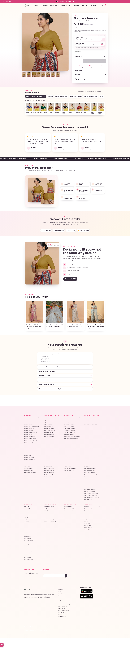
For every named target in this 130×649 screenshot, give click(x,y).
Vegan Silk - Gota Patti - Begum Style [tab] (35, 96)
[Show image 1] (24, 74)
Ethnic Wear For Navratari (29, 457)
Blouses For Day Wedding (49, 519)
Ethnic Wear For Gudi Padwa (29, 436)
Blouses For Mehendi (48, 512)
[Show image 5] (43, 74)
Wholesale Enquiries (62, 616)
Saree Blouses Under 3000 (69, 515)
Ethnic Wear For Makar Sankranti (30, 438)
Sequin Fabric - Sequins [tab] (76, 96)
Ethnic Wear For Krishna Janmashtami (31, 451)
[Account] (102, 5)
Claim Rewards (61, 612)
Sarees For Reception (28, 546)
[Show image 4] (38, 74)
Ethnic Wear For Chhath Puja (29, 459)
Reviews (59, 602)
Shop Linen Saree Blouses (89, 487)
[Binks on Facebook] (3, 1)
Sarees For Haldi (27, 542)
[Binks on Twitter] (4, 1)
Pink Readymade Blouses (69, 420)
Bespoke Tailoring (61, 608)
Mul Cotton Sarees (88, 512)
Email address (47, 574)
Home (23, 11)
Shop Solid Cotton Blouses (89, 491)
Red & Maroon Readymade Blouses (71, 438)
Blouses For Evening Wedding (50, 521)
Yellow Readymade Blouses (69, 430)
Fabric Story (77, 74)
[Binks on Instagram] (7, 1)
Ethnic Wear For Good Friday (29, 446)
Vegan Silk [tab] (50, 96)
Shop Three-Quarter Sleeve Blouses (51, 474)
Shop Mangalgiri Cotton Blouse (90, 495)
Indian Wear (43, 5)
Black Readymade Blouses (69, 422)
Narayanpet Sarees (88, 527)
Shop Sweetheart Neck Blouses (50, 422)
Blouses (35, 5)
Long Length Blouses (28, 517)
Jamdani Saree (87, 529)
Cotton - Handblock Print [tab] (90, 96)
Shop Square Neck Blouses (49, 436)
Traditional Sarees (88, 515)
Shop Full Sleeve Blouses (49, 476)
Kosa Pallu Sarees (87, 525)
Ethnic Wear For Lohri (28, 455)
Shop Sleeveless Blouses (49, 468)
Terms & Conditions (62, 598)
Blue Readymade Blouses (69, 426)
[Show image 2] (29, 74)
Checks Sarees (87, 523)
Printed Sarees (87, 517)
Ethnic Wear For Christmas (29, 428)
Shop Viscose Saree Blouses (89, 470)
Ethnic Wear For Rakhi (28, 420)
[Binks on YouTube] (9, 1)
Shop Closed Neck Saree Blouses (90, 424)
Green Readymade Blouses (69, 432)
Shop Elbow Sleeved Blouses (49, 472)
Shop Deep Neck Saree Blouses (90, 422)
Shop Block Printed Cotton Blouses (91, 493)
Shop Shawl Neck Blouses (49, 426)
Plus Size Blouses (27, 512)
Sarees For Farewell (27, 538)
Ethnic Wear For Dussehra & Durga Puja (31, 426)
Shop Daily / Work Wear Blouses (70, 468)
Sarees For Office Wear (28, 555)
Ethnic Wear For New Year (29, 430)
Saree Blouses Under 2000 (69, 510)
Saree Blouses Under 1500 (69, 508)
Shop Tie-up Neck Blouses (49, 420)
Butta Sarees (86, 521)
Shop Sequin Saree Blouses (89, 472)
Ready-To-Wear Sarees (89, 519)
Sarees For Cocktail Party (28, 540)
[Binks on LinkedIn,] (10, 1)
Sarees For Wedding (28, 551)
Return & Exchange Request (63, 610)
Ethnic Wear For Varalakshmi (29, 444)
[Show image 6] (48, 74)
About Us (59, 591)
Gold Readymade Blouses (69, 434)
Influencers (60, 614)
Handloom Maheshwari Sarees (90, 508)
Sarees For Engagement (28, 559)
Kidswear (63, 5)
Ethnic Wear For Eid (27, 453)
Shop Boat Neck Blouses (48, 432)
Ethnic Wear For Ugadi (28, 434)
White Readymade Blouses (69, 428)
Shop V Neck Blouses (48, 424)
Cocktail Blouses (47, 510)
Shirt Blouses (26, 521)
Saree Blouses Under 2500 (69, 512)
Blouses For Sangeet (48, 515)
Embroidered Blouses (28, 508)
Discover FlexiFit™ (70, 279)
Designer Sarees (87, 510)
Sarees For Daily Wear (28, 553)
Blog (59, 595)
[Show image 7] (53, 74)
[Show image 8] (58, 74)
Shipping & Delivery (79, 79)
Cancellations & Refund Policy (64, 604)
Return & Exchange (74, 5)
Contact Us (84, 5)
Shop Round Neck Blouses (49, 434)
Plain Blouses (26, 510)
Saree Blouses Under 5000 (69, 517)
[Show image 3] (33, 74)
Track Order (93, 5)
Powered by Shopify (43, 630)
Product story (78, 70)
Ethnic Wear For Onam (28, 422)
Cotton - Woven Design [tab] (61, 96)
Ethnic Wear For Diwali (28, 424)
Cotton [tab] (101, 96)
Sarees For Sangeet (27, 548)
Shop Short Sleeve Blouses (49, 470)
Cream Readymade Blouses (69, 424)
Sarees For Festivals (27, 557)
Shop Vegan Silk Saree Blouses (90, 468)
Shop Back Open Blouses (28, 470)
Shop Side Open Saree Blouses (30, 472)
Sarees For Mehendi (27, 544)
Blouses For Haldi (47, 517)
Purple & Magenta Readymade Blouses (72, 436)
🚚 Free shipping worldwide (65, 1)
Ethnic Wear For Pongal (28, 442)
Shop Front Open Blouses (28, 468)
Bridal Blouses (46, 508)
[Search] (100, 5)
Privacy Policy (60, 600)
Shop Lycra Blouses (88, 499)
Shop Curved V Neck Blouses (49, 430)
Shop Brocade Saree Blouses (90, 489)
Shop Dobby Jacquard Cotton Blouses (91, 497)
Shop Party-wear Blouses (69, 470)
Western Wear (53, 5)
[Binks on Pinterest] (6, 1)
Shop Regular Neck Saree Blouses (90, 420)
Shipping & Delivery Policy (63, 606)
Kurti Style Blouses (27, 519)
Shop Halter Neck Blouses (49, 428)
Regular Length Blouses (28, 515)
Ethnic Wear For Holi (27, 449)
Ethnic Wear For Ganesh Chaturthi (30, 432)
